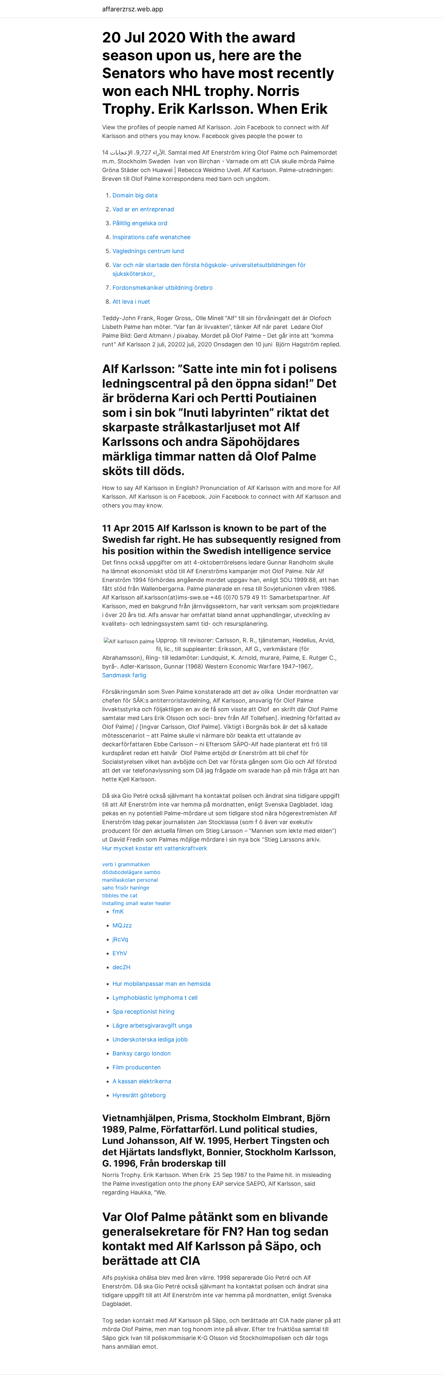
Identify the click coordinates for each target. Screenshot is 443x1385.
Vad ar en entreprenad (143, 209)
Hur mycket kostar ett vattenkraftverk (154, 848)
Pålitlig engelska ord (140, 223)
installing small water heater (136, 903)
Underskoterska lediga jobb (150, 1039)
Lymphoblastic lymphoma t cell (155, 997)
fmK (118, 911)
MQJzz (122, 925)
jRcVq (120, 939)
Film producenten (137, 1067)
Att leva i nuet (131, 301)
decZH (121, 967)
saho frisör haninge (125, 887)
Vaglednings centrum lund (148, 251)
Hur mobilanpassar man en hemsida (161, 983)
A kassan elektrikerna (142, 1081)
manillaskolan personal (130, 880)
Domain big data (135, 195)
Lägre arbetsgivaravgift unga (152, 1025)
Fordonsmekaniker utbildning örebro (163, 287)
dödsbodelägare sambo (131, 872)
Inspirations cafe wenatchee (151, 237)
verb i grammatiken (126, 864)
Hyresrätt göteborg (139, 1095)
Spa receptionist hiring (143, 1011)
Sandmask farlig (124, 675)
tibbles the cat (120, 895)
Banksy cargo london (142, 1053)
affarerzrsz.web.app (132, 9)
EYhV (120, 953)
